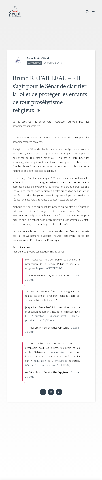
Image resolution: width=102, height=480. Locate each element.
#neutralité (61, 360)
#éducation (39, 360)
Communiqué (34, 63)
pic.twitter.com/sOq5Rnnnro (40, 320)
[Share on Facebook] (43, 392)
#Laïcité (75, 316)
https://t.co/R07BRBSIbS (49, 268)
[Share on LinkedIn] (59, 392)
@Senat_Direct (58, 316)
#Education (38, 316)
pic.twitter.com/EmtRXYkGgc (56, 365)
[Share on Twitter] (51, 392)
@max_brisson (59, 352)
